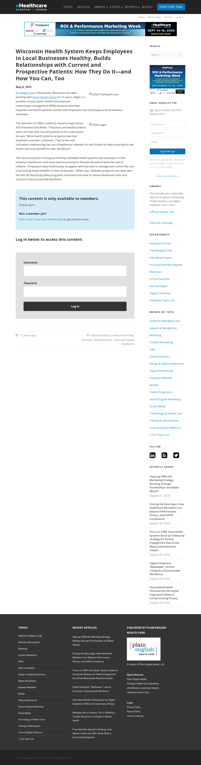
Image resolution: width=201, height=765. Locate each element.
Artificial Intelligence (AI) (165, 321)
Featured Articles (123, 335)
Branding (155, 335)
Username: (31, 262)
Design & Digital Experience (167, 363)
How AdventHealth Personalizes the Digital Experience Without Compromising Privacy (164, 592)
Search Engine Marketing (165, 399)
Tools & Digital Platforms (165, 427)
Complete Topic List (162, 300)
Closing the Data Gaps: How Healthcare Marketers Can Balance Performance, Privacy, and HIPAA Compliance (167, 511)
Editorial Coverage (161, 223)
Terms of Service (158, 166)
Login (178, 17)
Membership (154, 17)
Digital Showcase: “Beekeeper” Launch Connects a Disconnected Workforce (165, 568)
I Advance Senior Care (138, 692)
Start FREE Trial (171, 7)
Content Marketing (161, 342)
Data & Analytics (101, 335)
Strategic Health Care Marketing (143, 683)
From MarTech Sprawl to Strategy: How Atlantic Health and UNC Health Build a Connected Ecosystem (92, 733)
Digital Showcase (160, 293)
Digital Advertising (161, 370)
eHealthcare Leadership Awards (143, 687)
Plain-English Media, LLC (152, 664)
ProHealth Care (25, 93)
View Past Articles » (168, 176)
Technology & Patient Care (166, 413)
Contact (168, 17)
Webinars (156, 272)
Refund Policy (134, 711)
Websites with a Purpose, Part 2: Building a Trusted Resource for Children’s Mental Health (94, 716)
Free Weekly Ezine (161, 250)
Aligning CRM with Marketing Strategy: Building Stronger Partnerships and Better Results (164, 484)
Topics (68, 7)
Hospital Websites (161, 378)
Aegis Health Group (44, 97)
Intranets (86, 340)
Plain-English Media (137, 679)
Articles (83, 7)
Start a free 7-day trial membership (41, 219)
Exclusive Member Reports (166, 265)
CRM (152, 349)
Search (147, 7)
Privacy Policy (172, 163)
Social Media (158, 406)
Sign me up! (167, 151)
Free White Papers (161, 257)
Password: (30, 283)
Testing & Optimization (164, 420)
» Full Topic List (159, 435)
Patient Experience (161, 392)
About (141, 17)
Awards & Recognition (163, 328)
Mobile (154, 385)
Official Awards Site (162, 212)
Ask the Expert (158, 286)
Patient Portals (103, 340)
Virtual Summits (160, 279)
